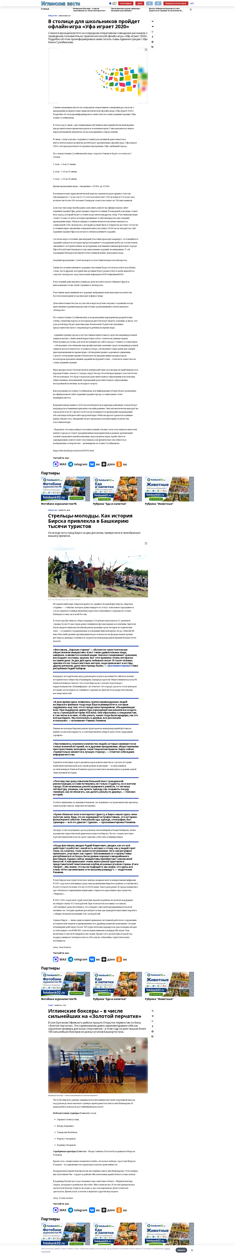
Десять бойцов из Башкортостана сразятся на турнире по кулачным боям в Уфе (166, 10)
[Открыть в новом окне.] (59, 464)
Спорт (50, 1005)
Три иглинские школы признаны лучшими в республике (125, 10)
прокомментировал (119, 665)
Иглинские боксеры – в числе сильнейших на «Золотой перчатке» (89, 10)
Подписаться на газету (176, 3)
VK (149, 3)
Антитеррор (125, 3)
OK (158, 3)
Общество (52, 16)
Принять (181, 1250)
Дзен (140, 3)
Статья (45, 9)
